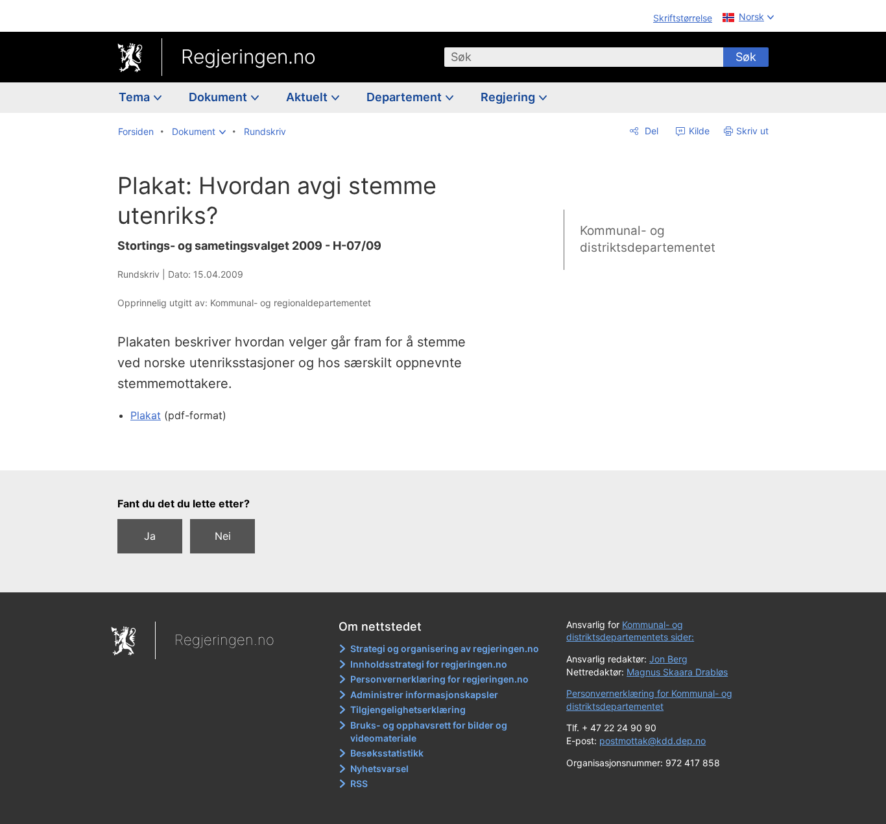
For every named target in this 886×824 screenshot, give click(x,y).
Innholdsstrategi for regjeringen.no (428, 664)
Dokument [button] (219, 97)
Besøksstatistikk (387, 752)
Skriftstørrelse (682, 17)
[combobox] (583, 57)
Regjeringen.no (248, 56)
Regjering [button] (509, 97)
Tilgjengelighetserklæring (408, 709)
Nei (223, 535)
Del (650, 130)
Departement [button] (405, 97)
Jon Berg (668, 658)
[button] (199, 131)
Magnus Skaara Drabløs (677, 671)
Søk (746, 57)
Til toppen (306, 450)
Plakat (145, 415)
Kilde (698, 130)
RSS (359, 783)
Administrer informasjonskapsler (424, 694)
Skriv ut (752, 130)
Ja (150, 535)
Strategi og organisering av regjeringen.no (444, 648)
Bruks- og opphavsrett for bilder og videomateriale (428, 732)
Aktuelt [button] (308, 97)
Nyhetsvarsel (379, 768)
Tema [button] (135, 97)
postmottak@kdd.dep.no (652, 740)
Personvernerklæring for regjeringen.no (439, 679)
